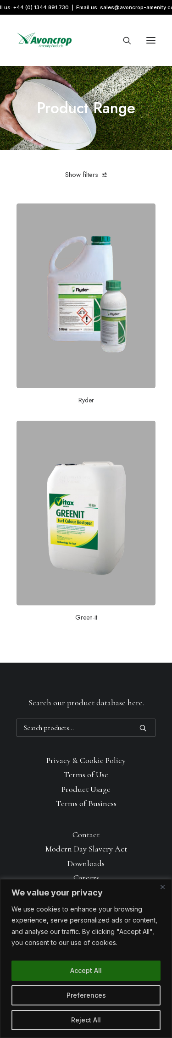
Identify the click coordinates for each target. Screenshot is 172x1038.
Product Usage (86, 789)
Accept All (86, 970)
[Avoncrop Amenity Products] (44, 40)
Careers (86, 878)
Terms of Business (86, 803)
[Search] (123, 40)
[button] (151, 40)
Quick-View (145, 214)
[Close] (162, 886)
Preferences (86, 995)
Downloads (86, 863)
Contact (86, 834)
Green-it (86, 617)
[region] (86, 958)
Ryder (86, 400)
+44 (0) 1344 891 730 (41, 7)
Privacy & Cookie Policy (86, 760)
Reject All (86, 1020)
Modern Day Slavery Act (86, 849)
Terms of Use (86, 774)
